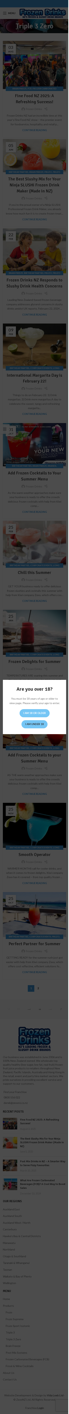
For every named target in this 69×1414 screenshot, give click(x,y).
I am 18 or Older (34, 713)
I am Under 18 (34, 724)
